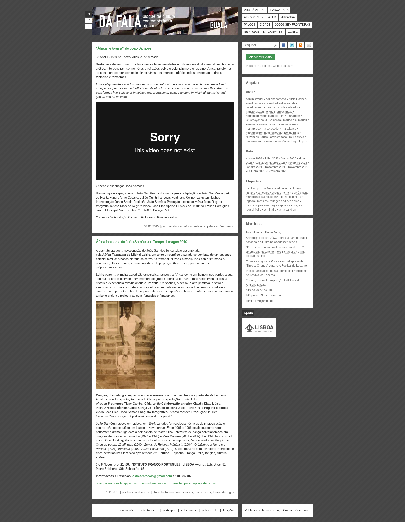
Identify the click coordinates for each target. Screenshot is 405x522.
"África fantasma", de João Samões (123, 48)
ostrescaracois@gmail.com (152, 476)
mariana (253, 124)
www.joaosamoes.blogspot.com (117, 483)
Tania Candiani (288, 209)
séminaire (270, 209)
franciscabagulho (138, 492)
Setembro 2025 (277, 171)
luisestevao (273, 120)
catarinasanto (254, 107)
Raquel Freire (253, 209)
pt (88, 14)
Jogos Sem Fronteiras (292, 24)
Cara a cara (279, 10)
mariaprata (253, 128)
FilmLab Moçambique (260, 301)
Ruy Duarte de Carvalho (263, 31)
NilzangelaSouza (257, 137)
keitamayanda (255, 120)
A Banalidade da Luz (259, 290)
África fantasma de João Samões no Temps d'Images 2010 (141, 242)
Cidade (265, 24)
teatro (230, 226)
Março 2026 (277, 162)
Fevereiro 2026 (297, 162)
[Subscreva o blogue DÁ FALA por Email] (309, 45)
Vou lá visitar (255, 10)
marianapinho (269, 124)
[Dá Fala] (120, 20)
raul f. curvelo (297, 137)
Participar (169, 510)
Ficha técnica (148, 510)
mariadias (289, 120)
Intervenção (286, 197)
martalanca (174, 226)
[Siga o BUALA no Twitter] (292, 45)
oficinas (251, 205)
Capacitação (262, 188)
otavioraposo (278, 137)
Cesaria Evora (280, 188)
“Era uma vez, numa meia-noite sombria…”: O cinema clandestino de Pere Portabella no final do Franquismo (275, 252)
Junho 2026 (288, 158)
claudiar (271, 107)
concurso (263, 192)
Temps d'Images (223, 492)
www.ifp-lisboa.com (155, 483)
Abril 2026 (261, 162)
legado (250, 201)
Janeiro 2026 (254, 167)
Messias (262, 201)
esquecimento (281, 192)
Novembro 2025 (298, 167)
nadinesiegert (273, 132)
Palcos (249, 24)
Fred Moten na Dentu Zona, (263, 232)
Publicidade (209, 510)
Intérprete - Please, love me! (263, 295)
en (89, 20)
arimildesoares (255, 103)
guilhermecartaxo (281, 111)
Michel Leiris (203, 492)
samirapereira (272, 141)
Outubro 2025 (256, 171)
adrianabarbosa (276, 99)
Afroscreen (254, 17)
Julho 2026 (271, 158)
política (285, 205)
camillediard (275, 103)
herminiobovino (256, 116)
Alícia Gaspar (297, 99)
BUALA (219, 25)
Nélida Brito (291, 132)
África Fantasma (194, 226)
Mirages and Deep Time (284, 201)
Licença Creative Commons (290, 510)
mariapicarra (289, 124)
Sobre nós (127, 510)
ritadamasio (253, 141)
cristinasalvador (288, 107)
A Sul (249, 188)
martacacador (271, 128)
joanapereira (276, 116)
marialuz (303, 120)
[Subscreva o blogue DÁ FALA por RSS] (300, 45)
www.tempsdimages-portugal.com (195, 483)
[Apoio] (259, 334)
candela (290, 103)
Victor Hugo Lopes (295, 141)
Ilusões (272, 197)
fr (88, 26)
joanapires (293, 116)
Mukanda (288, 17)
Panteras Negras (268, 205)
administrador (254, 99)
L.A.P (299, 197)
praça (296, 205)
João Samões (216, 226)
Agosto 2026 (254, 158)
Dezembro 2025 (275, 167)
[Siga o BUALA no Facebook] (283, 45)
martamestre (254, 132)
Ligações (228, 510)
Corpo (293, 31)
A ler (272, 17)
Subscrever (188, 510)
